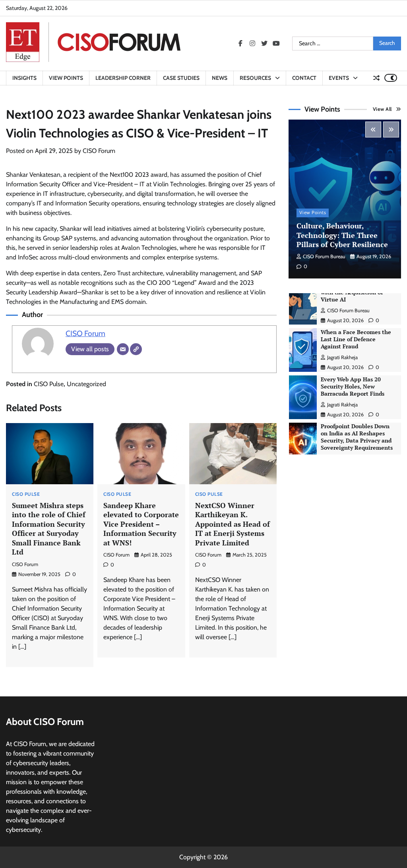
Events (339, 78)
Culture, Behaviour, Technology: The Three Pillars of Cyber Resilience (342, 235)
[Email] (123, 349)
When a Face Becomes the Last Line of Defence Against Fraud (356, 339)
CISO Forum (99, 151)
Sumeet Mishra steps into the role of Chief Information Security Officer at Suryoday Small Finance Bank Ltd (48, 529)
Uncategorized (86, 384)
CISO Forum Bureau (324, 256)
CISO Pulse (49, 384)
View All (382, 109)
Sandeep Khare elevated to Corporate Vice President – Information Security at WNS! (141, 524)
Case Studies (181, 78)
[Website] (136, 349)
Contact (304, 78)
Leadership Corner (123, 78)
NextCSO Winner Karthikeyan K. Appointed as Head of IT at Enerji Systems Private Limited (232, 524)
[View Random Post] (376, 78)
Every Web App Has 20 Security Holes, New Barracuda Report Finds (352, 386)
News (219, 78)
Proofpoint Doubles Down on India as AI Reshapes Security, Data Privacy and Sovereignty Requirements (357, 437)
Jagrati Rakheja (342, 357)
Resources (255, 78)
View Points (66, 78)
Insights (24, 78)
